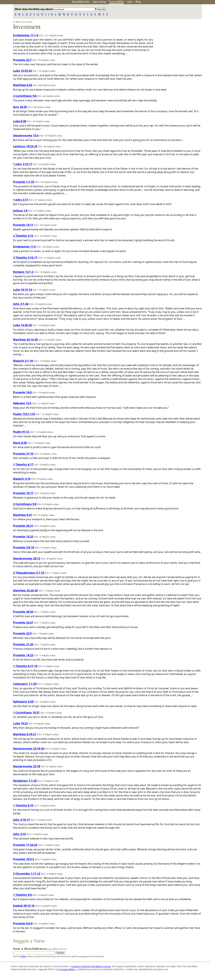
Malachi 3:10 (21, 479)
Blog (138, 1)
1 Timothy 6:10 (23, 805)
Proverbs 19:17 (23, 493)
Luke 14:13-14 (22, 289)
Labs (129, 1)
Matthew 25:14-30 (25, 339)
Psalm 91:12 (21, 432)
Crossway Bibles (66, 969)
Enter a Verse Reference (40, 949)
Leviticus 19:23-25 (25, 146)
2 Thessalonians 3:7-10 (28, 573)
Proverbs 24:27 (23, 622)
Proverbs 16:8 (22, 392)
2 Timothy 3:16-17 (25, 257)
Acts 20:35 (20, 107)
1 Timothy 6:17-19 (25, 666)
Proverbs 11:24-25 (25, 845)
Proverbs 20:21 (23, 526)
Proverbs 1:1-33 (23, 182)
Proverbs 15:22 (23, 536)
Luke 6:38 (19, 121)
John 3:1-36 (20, 304)
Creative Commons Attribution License (91, 966)
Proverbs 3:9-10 (23, 547)
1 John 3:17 (20, 200)
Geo (99, 1)
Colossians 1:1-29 (25, 684)
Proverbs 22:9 (22, 633)
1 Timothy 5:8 (22, 895)
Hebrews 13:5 (22, 403)
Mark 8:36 (20, 443)
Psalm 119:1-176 (24, 414)
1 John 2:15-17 (22, 164)
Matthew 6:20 (22, 85)
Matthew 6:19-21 (24, 734)
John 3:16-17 (21, 820)
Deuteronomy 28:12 (26, 558)
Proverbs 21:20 (23, 644)
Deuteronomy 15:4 (26, 135)
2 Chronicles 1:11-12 (26, 873)
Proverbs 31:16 (23, 453)
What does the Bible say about (34, 9)
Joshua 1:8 (20, 210)
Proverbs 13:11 (23, 225)
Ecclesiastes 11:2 (24, 246)
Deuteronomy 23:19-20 (28, 748)
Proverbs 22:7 (22, 60)
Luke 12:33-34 (22, 71)
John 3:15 (19, 834)
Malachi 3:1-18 (23, 361)
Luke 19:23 (20, 723)
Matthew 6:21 (22, 515)
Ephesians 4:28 (23, 701)
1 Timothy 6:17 (23, 464)
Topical (116, 1)
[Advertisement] (183, 29)
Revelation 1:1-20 (25, 781)
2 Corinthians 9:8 (25, 504)
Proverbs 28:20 (23, 612)
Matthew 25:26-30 (25, 590)
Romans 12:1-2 (23, 272)
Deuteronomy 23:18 (26, 766)
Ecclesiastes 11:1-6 (25, 35)
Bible (23, 956)
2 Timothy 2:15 (23, 236)
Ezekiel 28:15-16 (23, 905)
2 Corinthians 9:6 (25, 96)
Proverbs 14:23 (23, 655)
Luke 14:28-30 (22, 325)
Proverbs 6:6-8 (23, 923)
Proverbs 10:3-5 (23, 859)
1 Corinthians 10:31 (26, 712)
